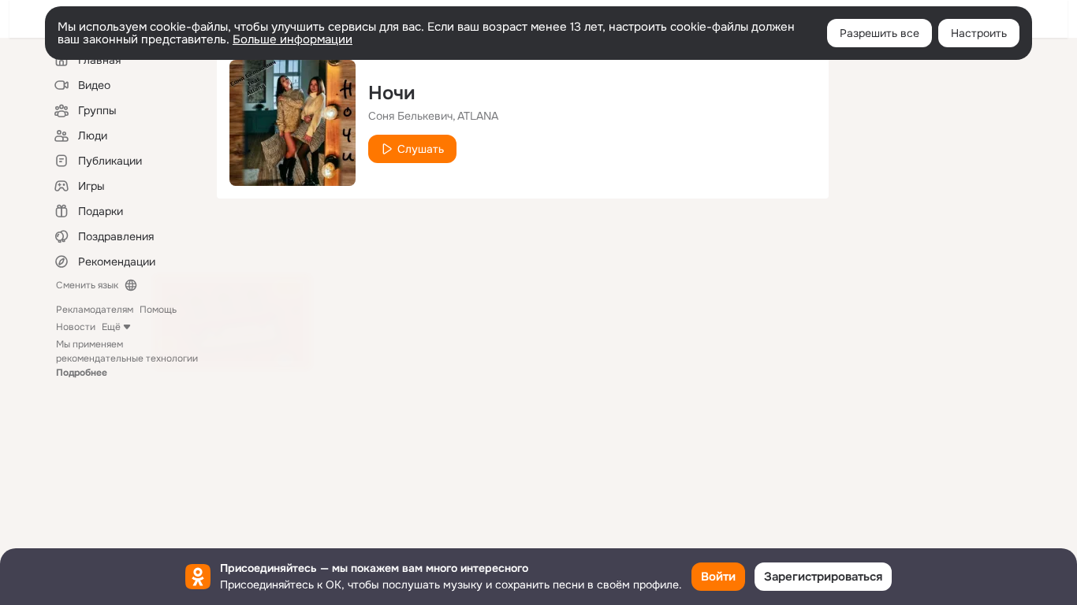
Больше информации (292, 39)
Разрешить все (879, 33)
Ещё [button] (111, 327)
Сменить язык (87, 285)
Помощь (158, 309)
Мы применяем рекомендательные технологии (127, 358)
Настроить (979, 33)
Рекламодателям (94, 309)
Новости (75, 327)
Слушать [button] (420, 149)
